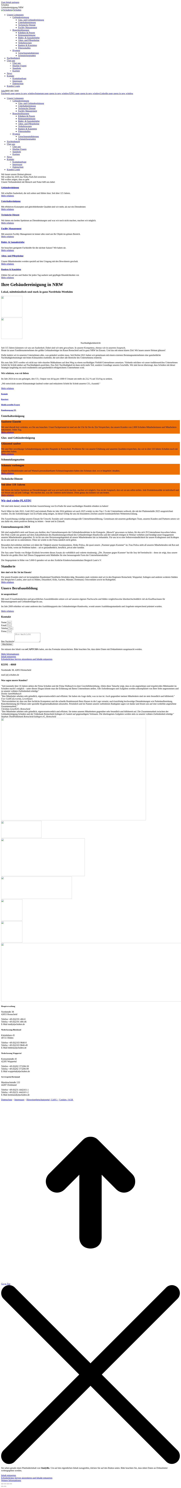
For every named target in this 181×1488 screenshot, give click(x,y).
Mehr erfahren (7, 196)
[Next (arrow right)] (5, 1486)
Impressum (19, 1099)
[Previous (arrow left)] (2, 1486)
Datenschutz (6, 1099)
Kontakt (4, 394)
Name (4, 622)
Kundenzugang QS (8, 410)
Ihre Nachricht (8, 641)
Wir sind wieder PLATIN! (16, 500)
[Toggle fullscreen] (8, 1483)
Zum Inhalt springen (10, 2)
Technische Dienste (10, 215)
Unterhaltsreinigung (11, 201)
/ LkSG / (54, 1099)
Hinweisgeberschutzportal (38, 1099)
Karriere (4, 399)
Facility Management (11, 228)
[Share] (5, 1483)
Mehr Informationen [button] (10, 654)
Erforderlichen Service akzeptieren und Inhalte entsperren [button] (26, 659)
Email (4, 625)
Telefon (4, 628)
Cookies (62, 1099)
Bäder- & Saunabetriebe (12, 242)
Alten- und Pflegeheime (12, 256)
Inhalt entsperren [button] (8, 656)
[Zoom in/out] (11, 1483)
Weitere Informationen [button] (11, 1480)
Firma (4, 631)
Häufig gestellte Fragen (10, 405)
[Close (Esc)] (2, 1483)
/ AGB (70, 1099)
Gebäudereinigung (10, 187)
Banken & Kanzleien (11, 269)
